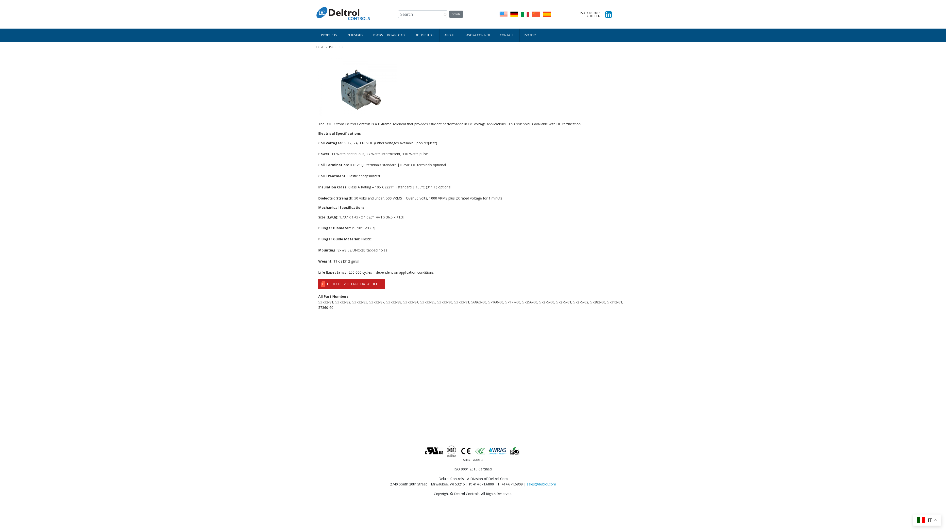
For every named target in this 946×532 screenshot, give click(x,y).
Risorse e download (389, 35)
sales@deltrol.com (541, 484)
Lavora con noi (477, 35)
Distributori (424, 35)
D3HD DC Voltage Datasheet (353, 284)
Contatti (507, 35)
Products (329, 35)
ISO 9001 (530, 35)
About (449, 35)
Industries (355, 35)
